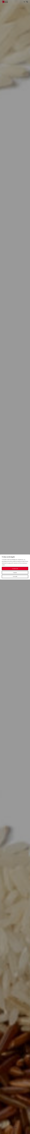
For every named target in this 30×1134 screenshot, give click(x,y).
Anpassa (15, 572)
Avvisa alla (15, 576)
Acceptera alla (15, 568)
